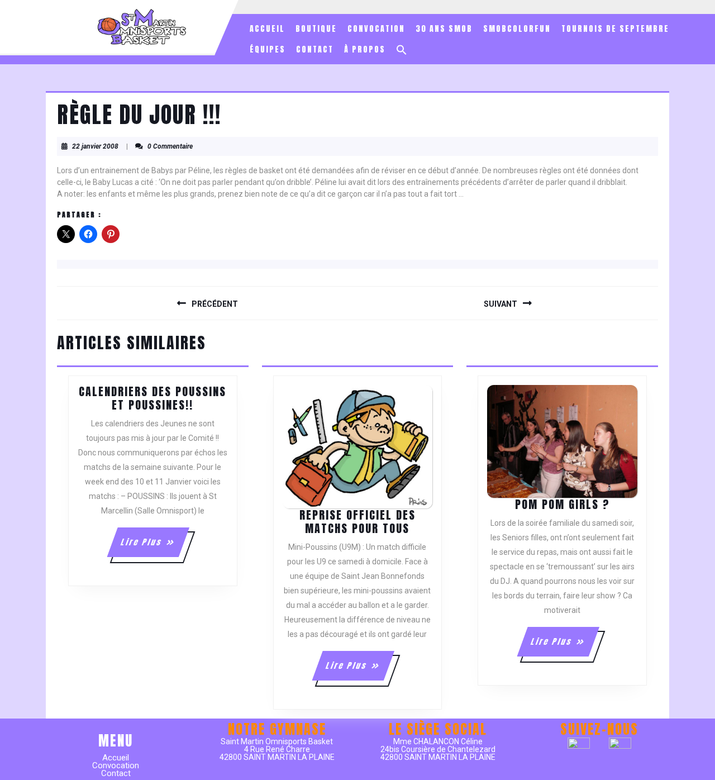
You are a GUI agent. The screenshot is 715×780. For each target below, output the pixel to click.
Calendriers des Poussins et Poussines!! (152, 398)
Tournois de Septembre (615, 29)
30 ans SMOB (444, 29)
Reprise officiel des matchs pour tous (357, 521)
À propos (364, 49)
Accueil (267, 29)
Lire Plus (154, 546)
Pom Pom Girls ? (562, 504)
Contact (314, 49)
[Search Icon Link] (402, 50)
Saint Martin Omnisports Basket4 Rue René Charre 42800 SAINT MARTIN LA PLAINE (277, 749)
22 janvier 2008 (95, 146)
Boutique (316, 29)
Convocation (376, 29)
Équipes (267, 49)
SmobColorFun (517, 29)
